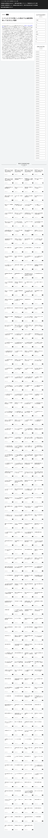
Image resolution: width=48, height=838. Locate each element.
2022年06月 (37, 150)
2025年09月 (37, 68)
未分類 (7, 14)
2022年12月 (37, 136)
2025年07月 (37, 73)
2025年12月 (37, 61)
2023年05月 (37, 127)
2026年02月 (37, 56)
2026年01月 (37, 58)
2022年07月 (37, 148)
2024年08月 (37, 94)
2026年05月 (37, 54)
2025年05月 (37, 77)
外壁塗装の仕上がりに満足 (32, 3)
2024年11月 (37, 87)
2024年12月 (37, 84)
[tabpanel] (9, 171)
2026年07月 (37, 51)
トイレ (37, 22)
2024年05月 (37, 101)
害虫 (36, 27)
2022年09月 (37, 143)
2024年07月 (37, 96)
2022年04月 (37, 155)
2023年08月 (37, 120)
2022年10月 (37, 141)
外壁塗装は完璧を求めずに (18, 5)
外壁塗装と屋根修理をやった (6, 5)
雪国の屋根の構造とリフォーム (21, 3)
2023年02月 (37, 134)
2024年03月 (37, 106)
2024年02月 (37, 108)
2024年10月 (37, 89)
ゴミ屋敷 (37, 20)
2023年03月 (37, 132)
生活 (36, 36)
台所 (36, 24)
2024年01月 (37, 110)
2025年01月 (37, 82)
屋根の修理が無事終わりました (7, 7)
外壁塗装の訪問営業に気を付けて (7, 3)
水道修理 (37, 34)
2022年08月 (37, 146)
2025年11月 (37, 63)
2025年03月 (37, 80)
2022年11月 (37, 139)
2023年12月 (37, 113)
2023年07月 (37, 122)
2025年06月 (37, 75)
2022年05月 (37, 153)
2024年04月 (37, 103)
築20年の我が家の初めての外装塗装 (31, 5)
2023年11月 (37, 115)
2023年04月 (37, 129)
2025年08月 (37, 70)
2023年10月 (37, 117)
